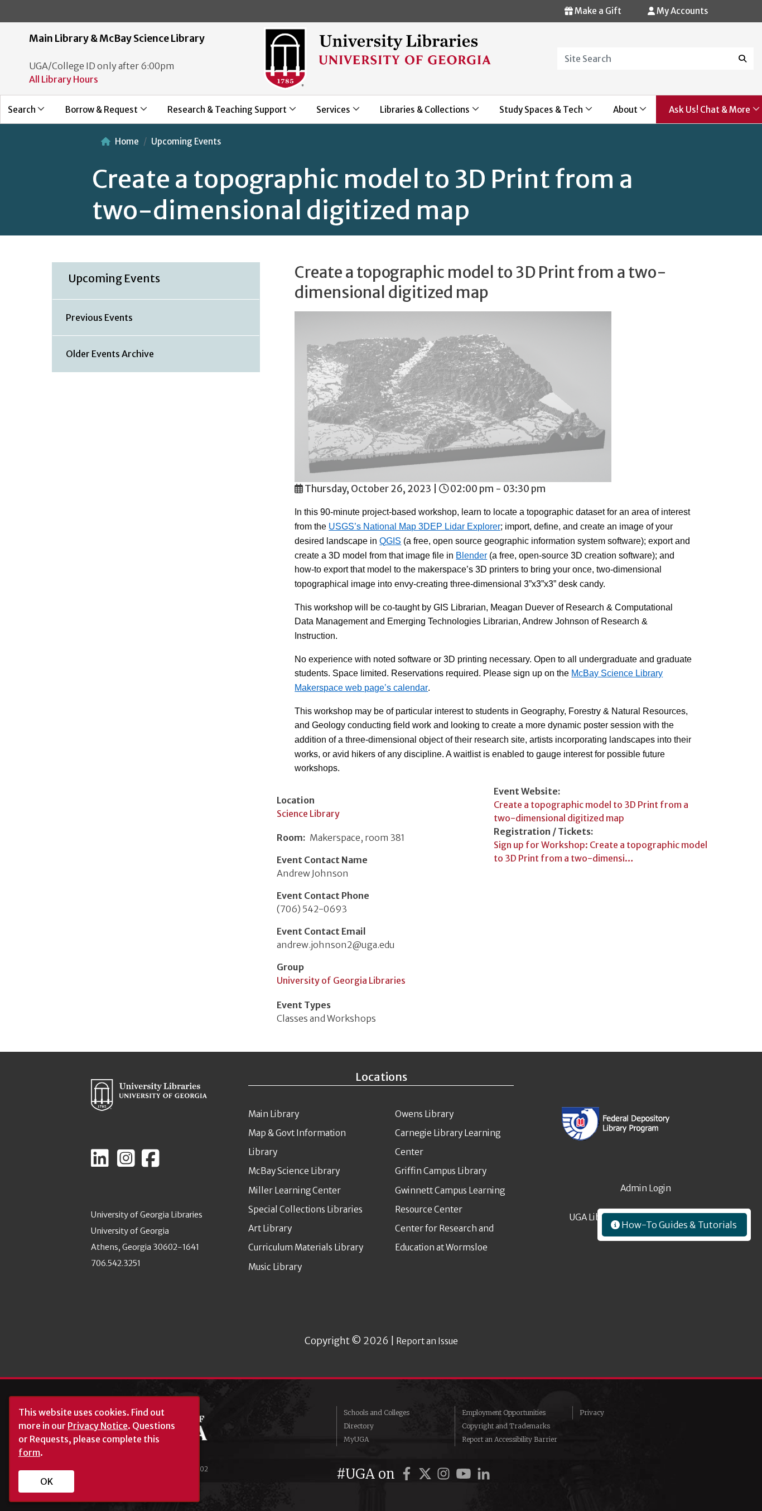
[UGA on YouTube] (465, 1474)
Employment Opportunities (504, 1412)
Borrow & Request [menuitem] (95, 113)
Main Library (273, 1114)
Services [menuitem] (326, 113)
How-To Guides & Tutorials (678, 1224)
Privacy (592, 1412)
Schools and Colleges (376, 1412)
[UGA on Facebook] (408, 1474)
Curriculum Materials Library (305, 1247)
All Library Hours (63, 79)
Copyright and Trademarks (506, 1426)
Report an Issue (427, 1341)
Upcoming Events (186, 141)
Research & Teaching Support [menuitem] (221, 113)
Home (127, 141)
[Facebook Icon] (151, 1163)
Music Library (275, 1267)
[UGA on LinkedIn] (483, 1474)
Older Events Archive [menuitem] (110, 353)
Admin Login (645, 1188)
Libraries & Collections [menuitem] (419, 113)
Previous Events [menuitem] (99, 317)
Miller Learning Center (294, 1190)
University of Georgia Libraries (341, 980)
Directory (359, 1426)
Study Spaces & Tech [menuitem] (535, 113)
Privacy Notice (97, 1425)
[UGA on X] (426, 1474)
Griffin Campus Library (440, 1171)
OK (46, 1481)
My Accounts (681, 11)
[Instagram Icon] (126, 1163)
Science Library (308, 813)
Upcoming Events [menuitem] (114, 278)
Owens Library (424, 1114)
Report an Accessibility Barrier (509, 1439)
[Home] (377, 58)
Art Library (270, 1228)
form (29, 1452)
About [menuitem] (619, 113)
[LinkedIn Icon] (100, 1163)
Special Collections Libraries (305, 1209)
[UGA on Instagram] (445, 1474)
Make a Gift (597, 11)
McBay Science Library (294, 1171)
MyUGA (356, 1439)
